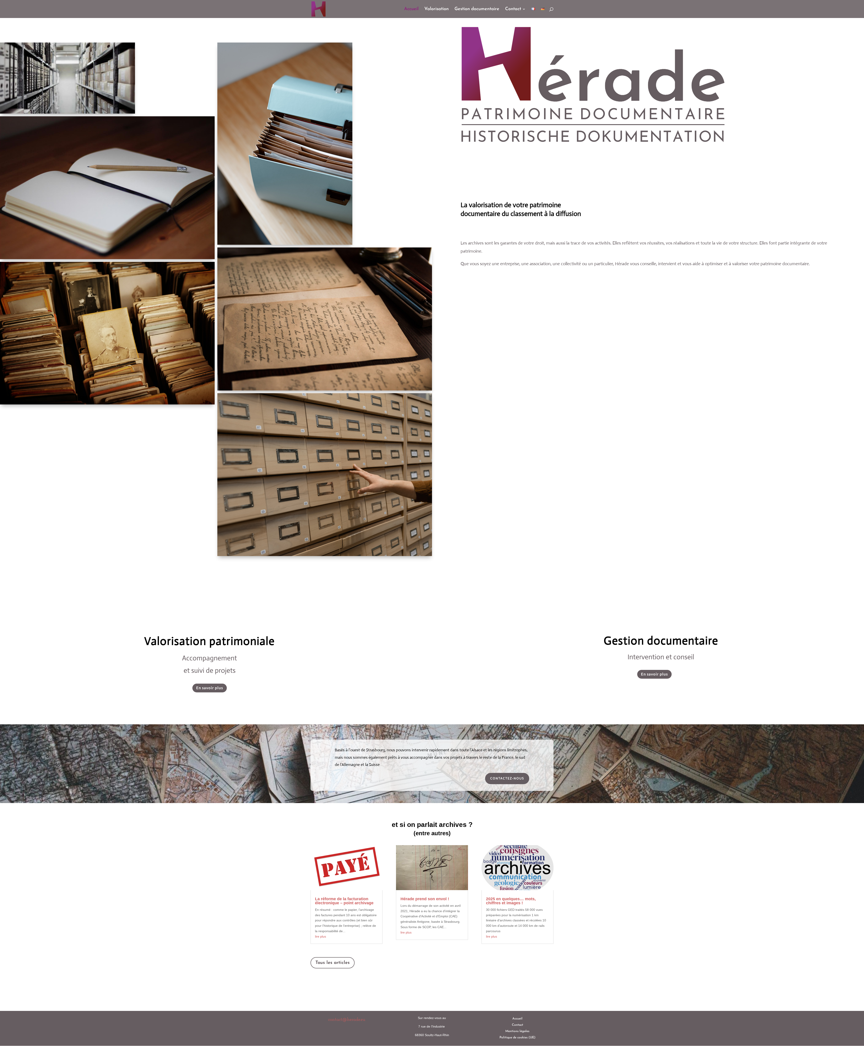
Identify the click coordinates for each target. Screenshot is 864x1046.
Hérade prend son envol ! (424, 899)
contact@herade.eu (346, 1019)
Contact (513, 9)
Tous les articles (332, 963)
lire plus (320, 936)
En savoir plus (209, 687)
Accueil (411, 9)
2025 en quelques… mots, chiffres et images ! (511, 901)
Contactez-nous (507, 778)
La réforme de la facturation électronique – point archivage (344, 901)
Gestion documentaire (476, 9)
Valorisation (436, 9)
